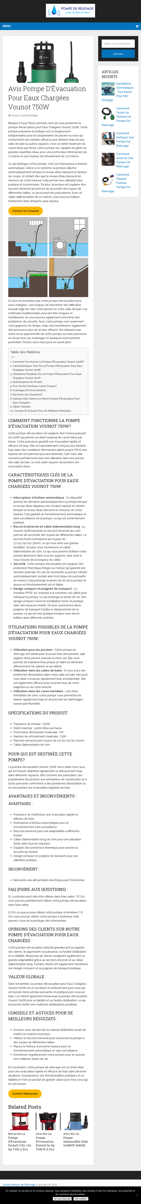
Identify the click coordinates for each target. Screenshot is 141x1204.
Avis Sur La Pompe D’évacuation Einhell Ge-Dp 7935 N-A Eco (45, 1141)
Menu (7, 26)
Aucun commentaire (25, 115)
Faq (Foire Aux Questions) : (28, 394)
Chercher (118, 53)
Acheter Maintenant (25, 1093)
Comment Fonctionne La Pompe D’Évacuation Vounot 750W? (48, 361)
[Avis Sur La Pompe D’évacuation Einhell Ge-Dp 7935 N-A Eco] (48, 1121)
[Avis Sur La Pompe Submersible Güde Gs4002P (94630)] (75, 1121)
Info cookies (81, 1198)
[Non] (136, 1195)
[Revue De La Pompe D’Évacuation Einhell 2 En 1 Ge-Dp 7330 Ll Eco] (20, 1121)
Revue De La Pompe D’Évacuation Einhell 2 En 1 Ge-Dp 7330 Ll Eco (20, 1141)
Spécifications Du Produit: (28, 381)
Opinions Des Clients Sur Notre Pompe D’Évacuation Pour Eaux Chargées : (46, 400)
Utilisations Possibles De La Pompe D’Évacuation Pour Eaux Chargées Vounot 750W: (47, 375)
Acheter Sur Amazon (25, 211)
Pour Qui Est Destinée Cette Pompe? (35, 386)
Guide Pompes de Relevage (19, 1184)
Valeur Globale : (22, 406)
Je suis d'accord (62, 1198)
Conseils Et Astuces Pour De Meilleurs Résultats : (43, 410)
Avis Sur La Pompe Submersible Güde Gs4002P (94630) (75, 1139)
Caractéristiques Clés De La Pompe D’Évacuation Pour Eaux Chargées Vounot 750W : (47, 367)
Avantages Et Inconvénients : (30, 390)
